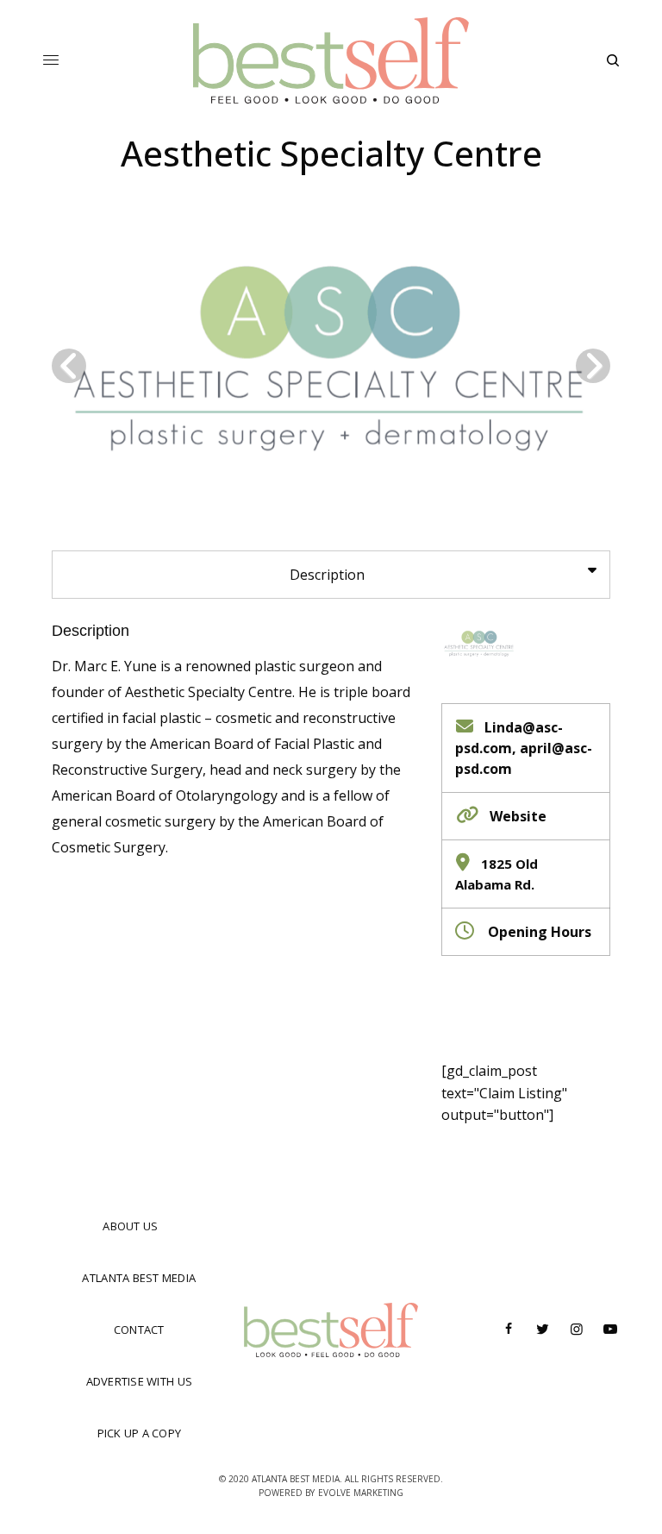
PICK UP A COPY (139, 1433)
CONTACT (139, 1329)
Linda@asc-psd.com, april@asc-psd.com (523, 748)
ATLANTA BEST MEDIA (139, 1278)
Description (90, 630)
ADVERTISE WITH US (139, 1381)
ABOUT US (130, 1226)
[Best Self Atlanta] (331, 60)
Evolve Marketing (360, 1493)
